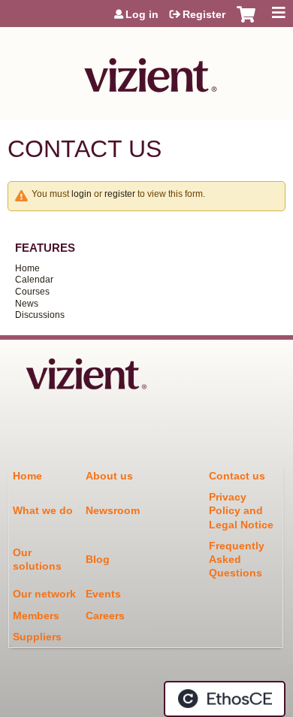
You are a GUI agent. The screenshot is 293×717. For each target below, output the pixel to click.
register (119, 194)
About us (109, 476)
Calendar (34, 279)
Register (204, 14)
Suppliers (37, 637)
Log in (142, 14)
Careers (105, 616)
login (81, 194)
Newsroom (113, 510)
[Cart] (246, 22)
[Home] (146, 70)
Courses (32, 291)
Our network (44, 594)
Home (27, 268)
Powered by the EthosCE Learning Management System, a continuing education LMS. (224, 699)
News (26, 303)
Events (103, 594)
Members (36, 616)
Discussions (40, 315)
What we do (43, 510)
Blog (98, 559)
